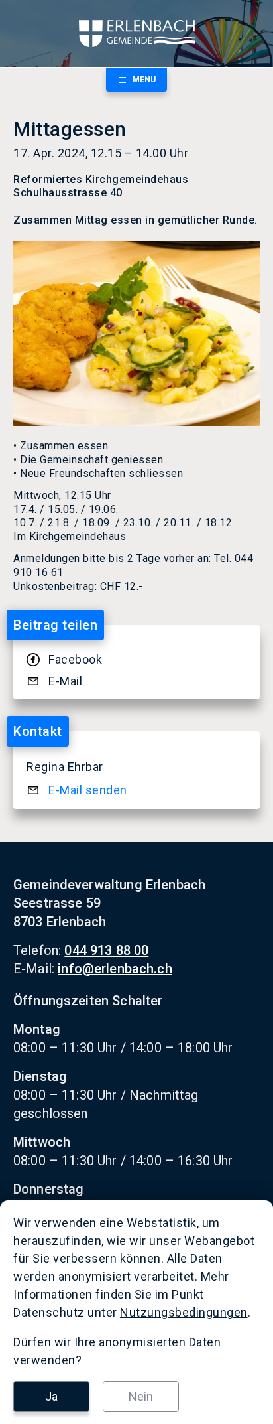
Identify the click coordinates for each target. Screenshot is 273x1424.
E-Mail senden (87, 790)
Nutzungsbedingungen (184, 1312)
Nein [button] (141, 1396)
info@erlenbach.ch (115, 969)
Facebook (75, 659)
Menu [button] (144, 79)
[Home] (136, 33)
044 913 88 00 (106, 950)
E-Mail (65, 681)
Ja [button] (51, 1396)
